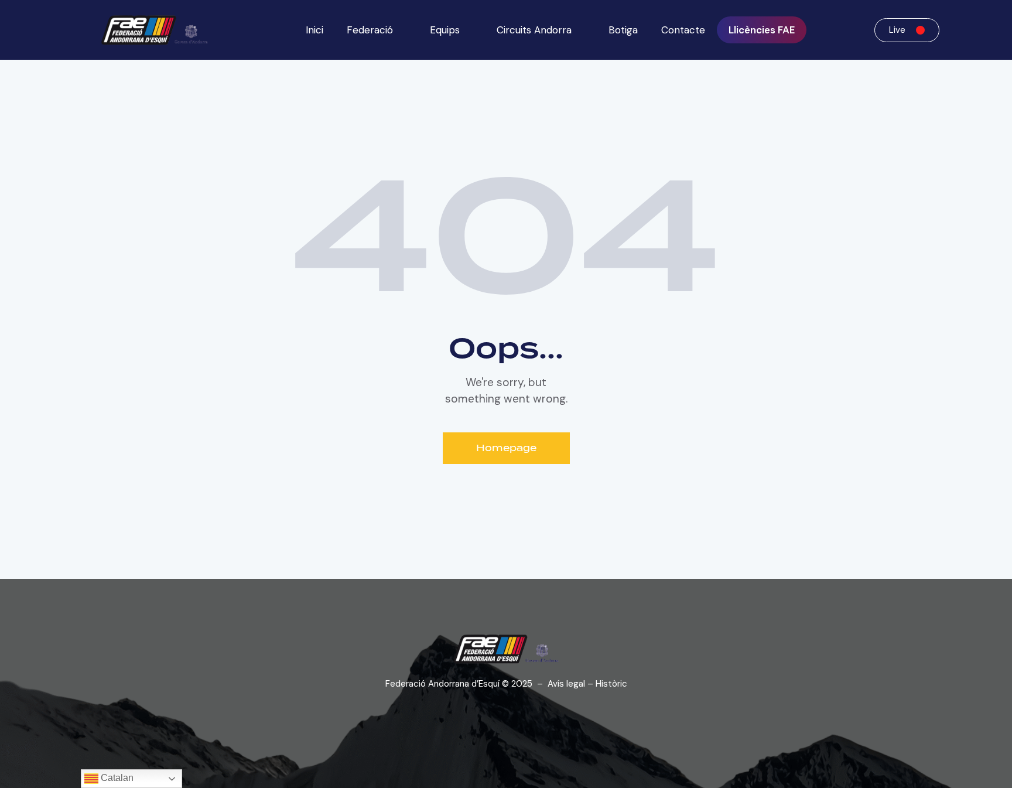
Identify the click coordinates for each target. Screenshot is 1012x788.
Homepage (506, 448)
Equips (445, 29)
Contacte (683, 29)
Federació (370, 29)
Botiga (623, 29)
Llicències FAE (762, 29)
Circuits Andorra (534, 29)
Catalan (116, 778)
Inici (314, 29)
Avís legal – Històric (587, 684)
